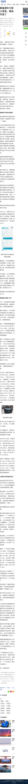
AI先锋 (13, 4)
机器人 (18, 4)
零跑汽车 (2, 710)
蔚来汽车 (2, 713)
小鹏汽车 (8, 713)
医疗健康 (22, 4)
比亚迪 (7, 701)
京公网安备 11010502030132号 (17, 781)
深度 (2, 4)
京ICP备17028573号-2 (5, 781)
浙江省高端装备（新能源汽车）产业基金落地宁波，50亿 (13, 757)
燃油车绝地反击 (13, 721)
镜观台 (9, 33)
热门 (5, 4)
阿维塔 (2, 701)
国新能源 (2, 708)
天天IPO (9, 4)
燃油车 (8, 687)
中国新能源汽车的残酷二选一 (13, 730)
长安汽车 (2, 703)
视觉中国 (8, 710)
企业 (1, 698)
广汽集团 (8, 705)
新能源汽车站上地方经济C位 (13, 739)
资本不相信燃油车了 (13, 766)
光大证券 (8, 703)
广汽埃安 (2, 705)
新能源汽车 (2, 687)
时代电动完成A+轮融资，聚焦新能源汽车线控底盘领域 (13, 748)
